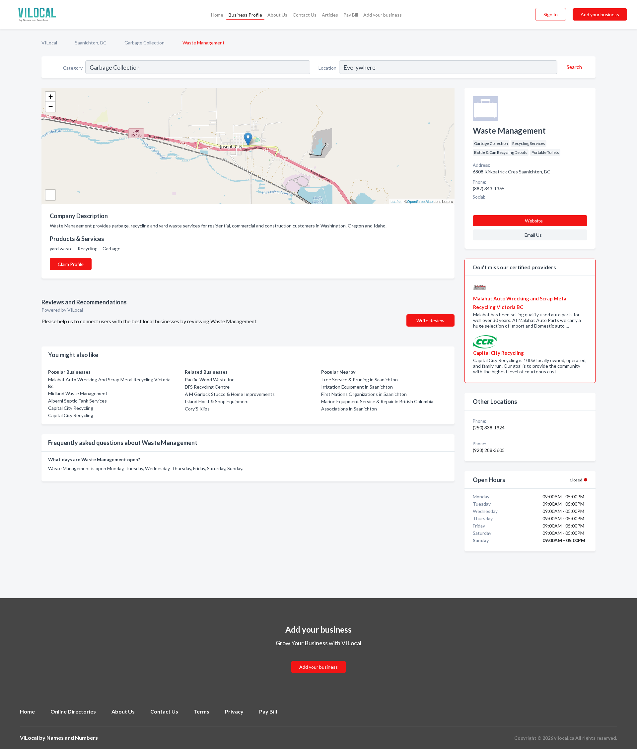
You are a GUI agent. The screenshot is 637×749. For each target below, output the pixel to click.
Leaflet (395, 201)
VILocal (49, 42)
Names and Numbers (72, 737)
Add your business (382, 15)
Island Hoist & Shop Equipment (217, 401)
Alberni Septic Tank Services (77, 401)
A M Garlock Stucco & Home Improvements (230, 394)
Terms (201, 711)
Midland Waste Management (77, 393)
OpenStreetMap (420, 201)
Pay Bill (350, 15)
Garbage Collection (144, 42)
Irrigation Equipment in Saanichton (357, 387)
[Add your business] (318, 659)
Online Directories (73, 711)
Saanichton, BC (90, 42)
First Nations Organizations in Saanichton (364, 394)
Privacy (234, 711)
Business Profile (245, 15)
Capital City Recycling (70, 408)
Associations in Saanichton (349, 408)
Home (217, 15)
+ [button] (50, 97)
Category (73, 68)
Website (534, 220)
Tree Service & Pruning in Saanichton (359, 379)
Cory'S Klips (197, 408)
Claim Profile (71, 264)
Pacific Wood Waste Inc (209, 379)
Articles (330, 15)
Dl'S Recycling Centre (207, 387)
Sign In (550, 14)
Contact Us (305, 15)
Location (327, 68)
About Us (277, 15)
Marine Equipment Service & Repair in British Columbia (377, 401)
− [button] (50, 106)
